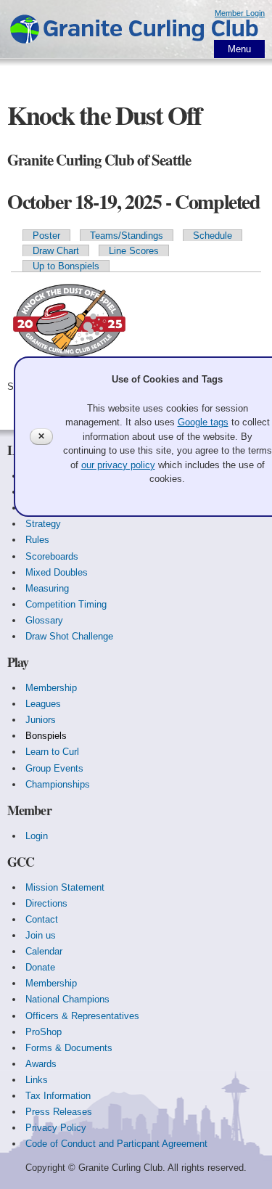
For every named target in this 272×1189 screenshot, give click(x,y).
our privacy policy (118, 464)
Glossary (44, 620)
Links (36, 1079)
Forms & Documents (68, 1047)
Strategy (43, 523)
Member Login (240, 13)
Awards (41, 1063)
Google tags (203, 422)
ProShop (43, 1031)
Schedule (212, 235)
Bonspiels (46, 735)
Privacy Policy (55, 1127)
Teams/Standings (126, 235)
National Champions (67, 999)
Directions (46, 903)
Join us (40, 935)
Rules (37, 539)
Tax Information (58, 1095)
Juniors (40, 719)
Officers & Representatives (82, 1015)
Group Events (54, 768)
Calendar (43, 951)
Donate (40, 967)
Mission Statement (64, 887)
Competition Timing (66, 604)
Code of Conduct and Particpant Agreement (116, 1143)
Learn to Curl (52, 751)
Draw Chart (56, 250)
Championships (57, 784)
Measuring (47, 588)
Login (36, 835)
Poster (46, 235)
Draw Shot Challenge (69, 636)
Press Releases (58, 1111)
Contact (41, 919)
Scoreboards (51, 556)
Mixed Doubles (56, 572)
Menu (239, 49)
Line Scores (134, 250)
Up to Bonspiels (66, 266)
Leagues (43, 703)
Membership (51, 687)
